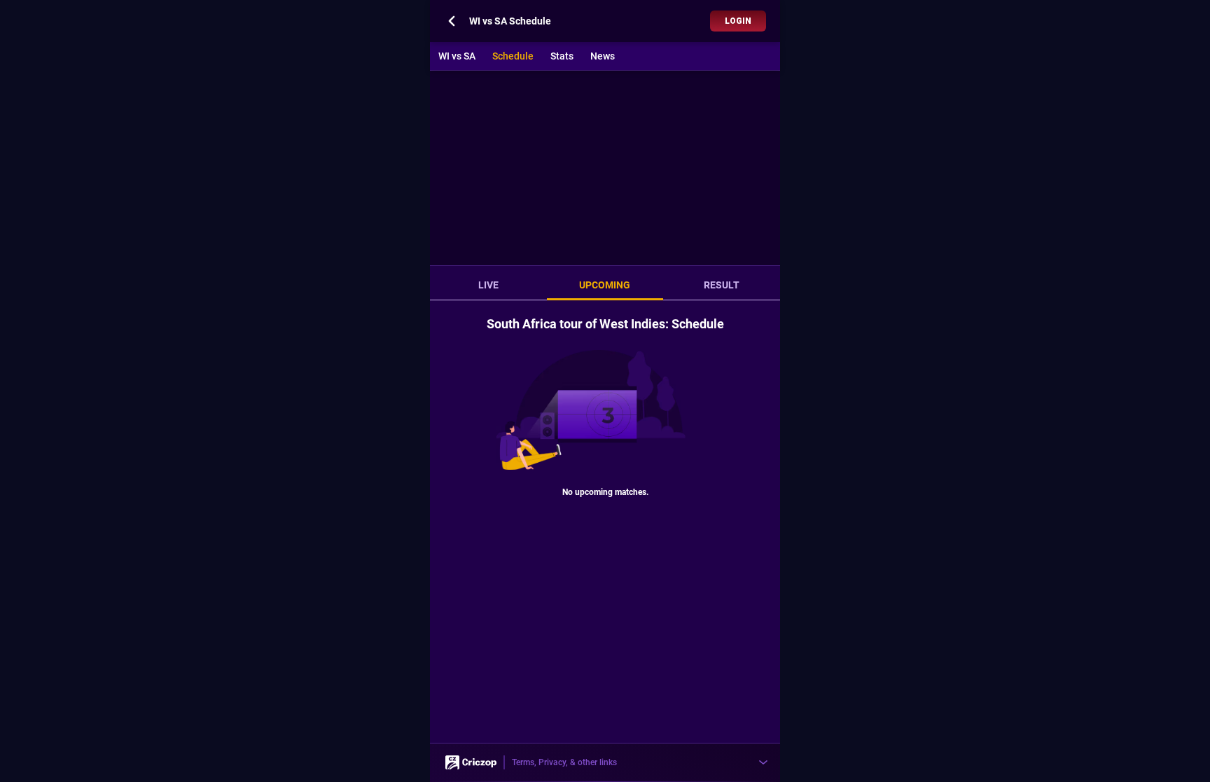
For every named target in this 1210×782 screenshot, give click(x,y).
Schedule (513, 56)
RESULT (721, 285)
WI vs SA (456, 56)
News (602, 56)
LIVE (488, 285)
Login (738, 21)
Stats (561, 56)
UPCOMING (604, 285)
